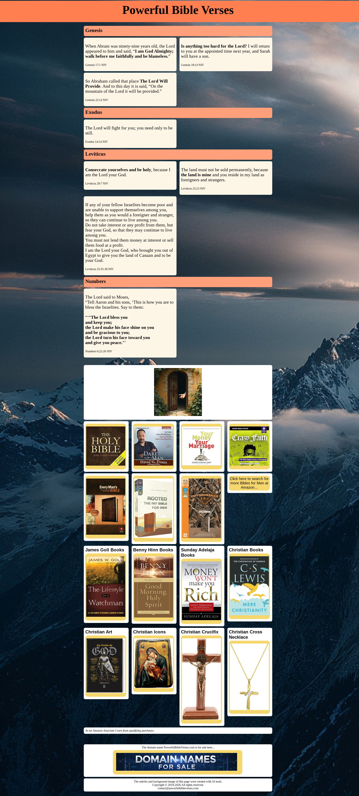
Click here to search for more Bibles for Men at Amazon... (249, 483)
